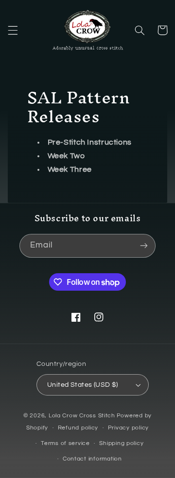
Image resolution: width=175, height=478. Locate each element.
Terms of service (65, 443)
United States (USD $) (82, 384)
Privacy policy (128, 427)
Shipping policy (121, 443)
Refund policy (78, 427)
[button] (12, 30)
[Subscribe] (144, 246)
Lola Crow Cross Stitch (82, 415)
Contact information (92, 459)
